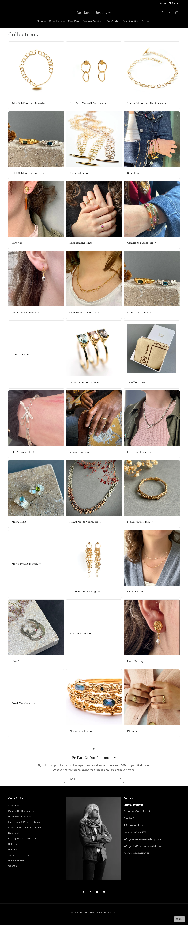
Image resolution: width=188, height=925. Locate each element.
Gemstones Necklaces (82, 312)
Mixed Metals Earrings (83, 591)
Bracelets (133, 173)
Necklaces (133, 591)
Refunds (13, 849)
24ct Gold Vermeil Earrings (86, 103)
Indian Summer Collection (85, 382)
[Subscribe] (120, 779)
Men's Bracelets (21, 452)
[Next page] (103, 749)
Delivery (12, 844)
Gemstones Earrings (24, 312)
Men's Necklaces (137, 452)
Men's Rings (19, 521)
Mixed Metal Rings (138, 521)
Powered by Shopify (108, 912)
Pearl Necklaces (22, 703)
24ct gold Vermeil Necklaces (145, 103)
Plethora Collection (81, 731)
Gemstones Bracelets (140, 242)
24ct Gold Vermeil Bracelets (29, 103)
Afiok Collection (79, 173)
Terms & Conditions (19, 855)
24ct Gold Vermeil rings (26, 173)
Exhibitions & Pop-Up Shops (24, 822)
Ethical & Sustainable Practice (25, 827)
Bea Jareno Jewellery (88, 912)
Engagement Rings (80, 242)
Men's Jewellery (79, 452)
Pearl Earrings (136, 661)
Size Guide (14, 833)
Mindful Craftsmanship (21, 811)
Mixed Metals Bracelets (26, 563)
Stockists (13, 805)
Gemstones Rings (137, 312)
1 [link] (85, 749)
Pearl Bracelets (78, 633)
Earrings (17, 242)
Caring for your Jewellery (22, 838)
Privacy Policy (16, 860)
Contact (13, 866)
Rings (130, 731)
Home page (19, 354)
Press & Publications (19, 816)
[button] (41, 21)
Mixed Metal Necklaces (83, 521)
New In (16, 661)
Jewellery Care (136, 382)
